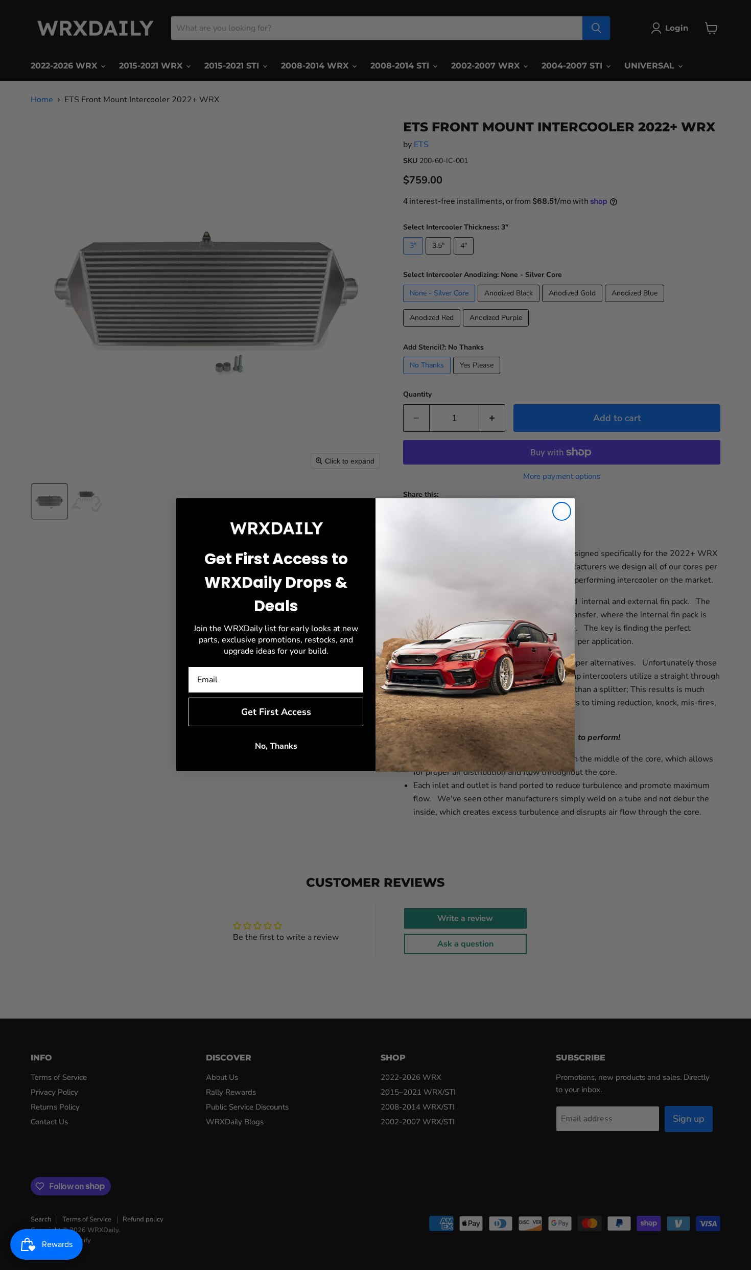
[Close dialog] (562, 511)
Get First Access (276, 712)
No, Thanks (276, 746)
